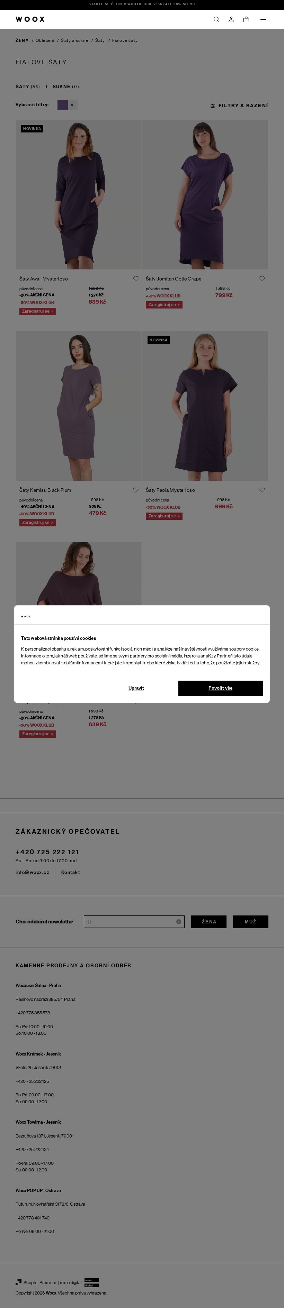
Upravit (136, 688)
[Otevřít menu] (263, 19)
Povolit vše (220, 688)
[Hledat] (216, 19)
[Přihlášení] (231, 19)
